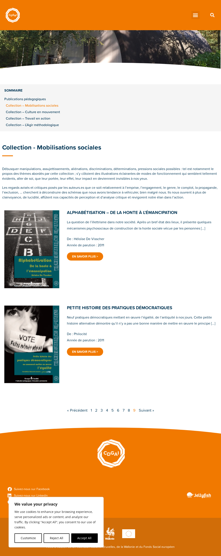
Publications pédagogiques (25, 99)
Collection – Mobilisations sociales (32, 105)
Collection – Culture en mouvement (33, 111)
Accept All (84, 538)
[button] (195, 15)
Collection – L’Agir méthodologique (32, 124)
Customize (28, 538)
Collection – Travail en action (28, 118)
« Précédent (77, 410)
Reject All (56, 538)
